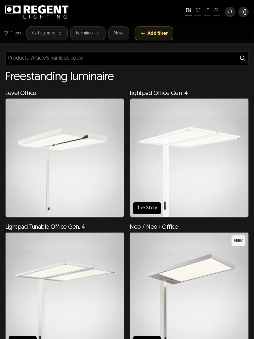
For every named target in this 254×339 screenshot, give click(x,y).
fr (216, 10)
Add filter (158, 33)
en (188, 10)
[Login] (243, 12)
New (118, 33)
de (197, 10)
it (207, 10)
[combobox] (127, 58)
